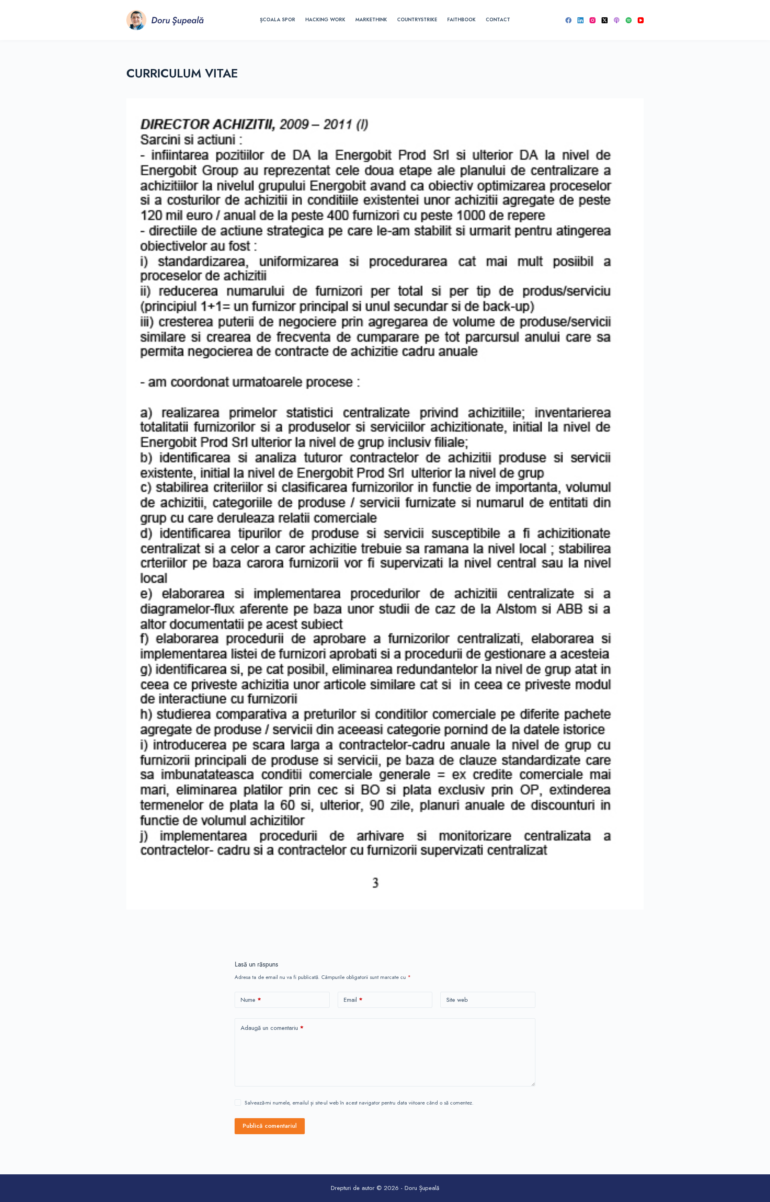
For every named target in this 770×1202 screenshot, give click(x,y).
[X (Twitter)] (605, 20)
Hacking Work (325, 19)
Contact (498, 19)
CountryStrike (417, 19)
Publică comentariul (270, 1125)
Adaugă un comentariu (272, 1027)
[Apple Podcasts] (617, 20)
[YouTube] (641, 20)
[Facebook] (568, 20)
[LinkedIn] (581, 20)
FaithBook (461, 19)
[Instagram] (593, 20)
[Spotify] (629, 20)
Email (353, 999)
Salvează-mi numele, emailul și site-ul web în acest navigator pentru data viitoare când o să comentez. (359, 1103)
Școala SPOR (277, 19)
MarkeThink (371, 19)
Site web (457, 999)
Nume (251, 999)
